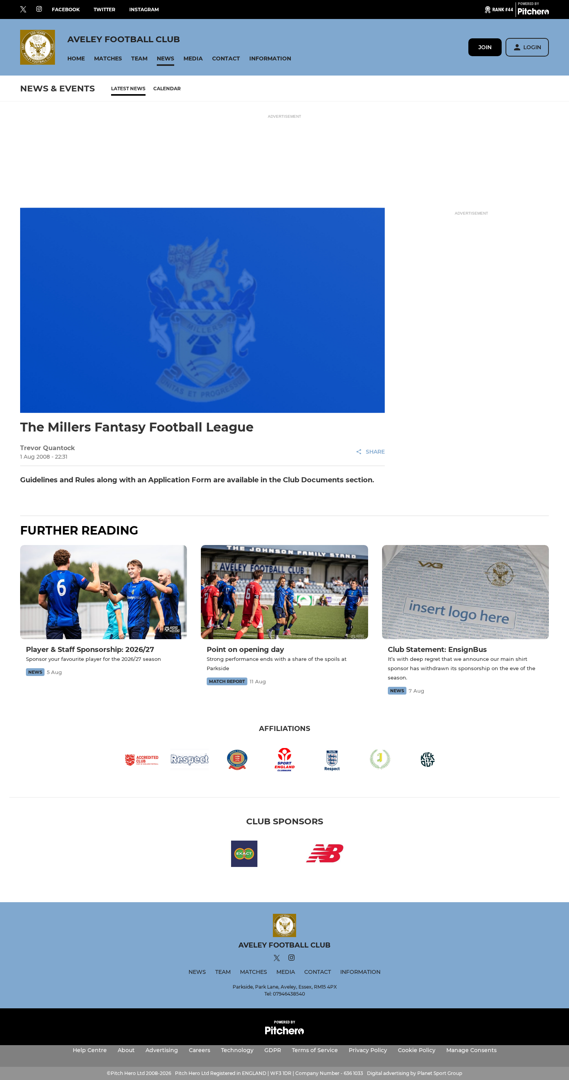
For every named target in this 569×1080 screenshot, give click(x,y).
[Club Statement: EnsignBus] (465, 592)
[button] (76, 58)
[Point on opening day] (284, 592)
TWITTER (104, 9)
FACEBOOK (66, 9)
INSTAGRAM (144, 9)
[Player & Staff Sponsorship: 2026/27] (103, 592)
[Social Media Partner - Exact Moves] (244, 855)
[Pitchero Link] (533, 12)
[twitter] (23, 9)
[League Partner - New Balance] (325, 855)
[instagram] (39, 9)
